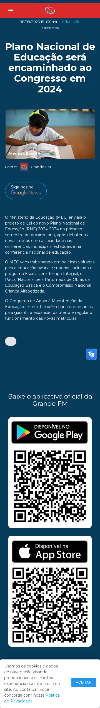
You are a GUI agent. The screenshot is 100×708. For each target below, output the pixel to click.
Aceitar (84, 682)
